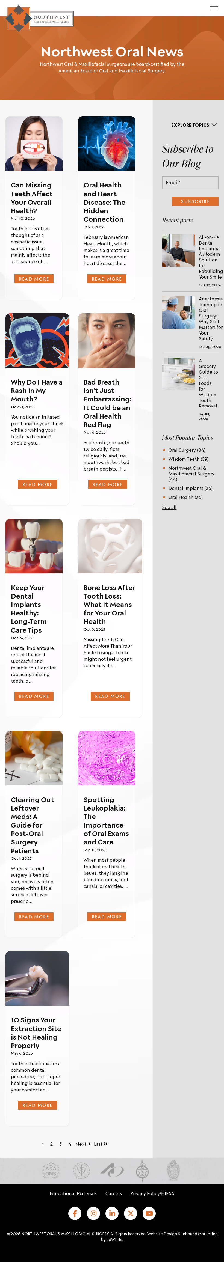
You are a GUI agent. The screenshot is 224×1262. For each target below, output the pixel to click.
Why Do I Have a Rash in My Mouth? (37, 390)
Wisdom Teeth (188, 459)
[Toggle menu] (214, 8)
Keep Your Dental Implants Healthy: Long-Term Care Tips (29, 609)
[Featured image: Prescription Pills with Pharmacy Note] (34, 758)
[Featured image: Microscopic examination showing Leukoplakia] (106, 758)
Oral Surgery (187, 450)
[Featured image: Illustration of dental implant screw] (34, 546)
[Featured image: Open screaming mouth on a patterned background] (37, 341)
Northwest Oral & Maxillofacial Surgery (191, 473)
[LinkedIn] (112, 1213)
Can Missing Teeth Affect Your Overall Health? (32, 197)
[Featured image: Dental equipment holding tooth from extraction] (37, 978)
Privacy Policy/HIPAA (152, 1193)
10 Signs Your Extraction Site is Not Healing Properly (36, 1032)
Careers (113, 1193)
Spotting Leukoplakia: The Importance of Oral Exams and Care (106, 821)
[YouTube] (149, 1213)
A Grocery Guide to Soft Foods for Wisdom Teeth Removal (208, 383)
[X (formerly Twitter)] (130, 1213)
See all (169, 507)
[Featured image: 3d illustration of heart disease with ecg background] (106, 143)
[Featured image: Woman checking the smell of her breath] (106, 340)
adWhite (114, 1239)
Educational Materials (73, 1193)
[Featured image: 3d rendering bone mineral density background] (110, 546)
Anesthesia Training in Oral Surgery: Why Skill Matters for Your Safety (211, 318)
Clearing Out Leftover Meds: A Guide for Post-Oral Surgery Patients (32, 825)
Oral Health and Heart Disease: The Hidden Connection (104, 202)
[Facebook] (74, 1213)
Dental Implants (191, 488)
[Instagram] (93, 1213)
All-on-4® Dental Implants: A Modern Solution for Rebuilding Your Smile (211, 257)
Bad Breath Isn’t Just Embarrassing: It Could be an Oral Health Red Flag (108, 403)
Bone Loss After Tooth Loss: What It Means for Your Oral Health (109, 604)
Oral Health (186, 497)
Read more (34, 279)
